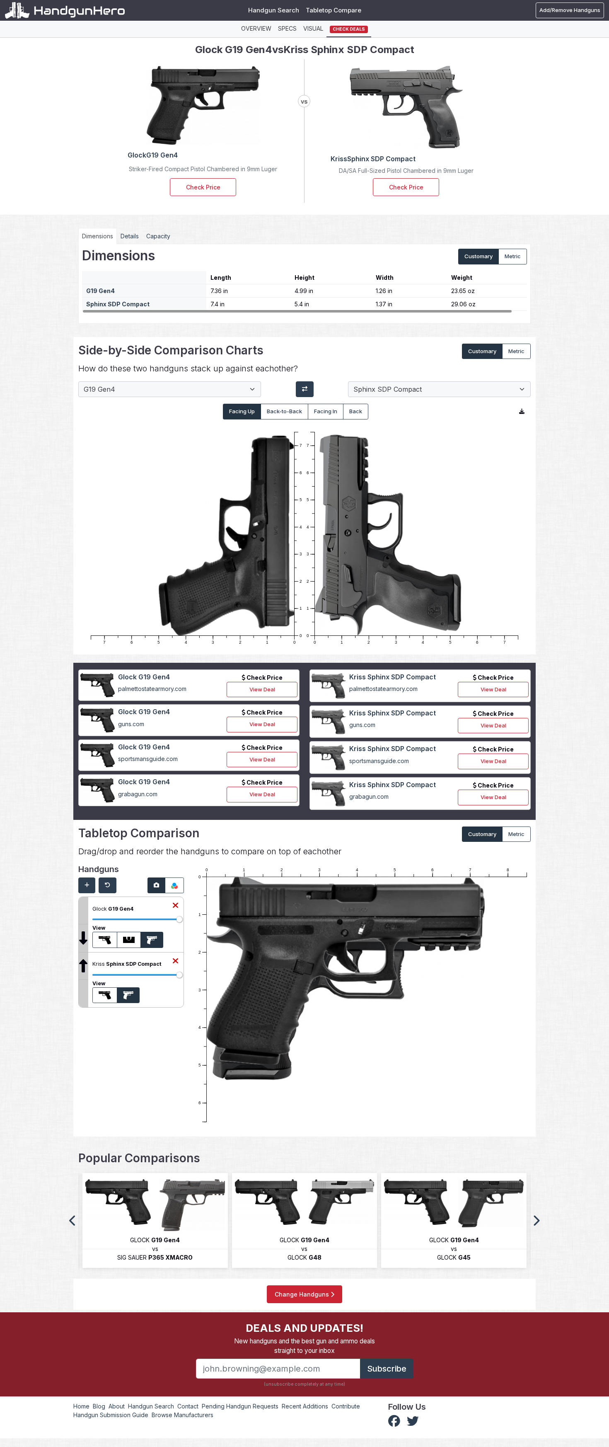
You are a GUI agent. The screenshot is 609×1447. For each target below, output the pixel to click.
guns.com (131, 723)
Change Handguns (303, 1294)
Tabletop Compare (333, 10)
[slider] (179, 919)
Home (81, 1406)
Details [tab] (130, 236)
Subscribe (386, 1369)
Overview (256, 28)
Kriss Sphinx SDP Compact (392, 677)
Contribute (345, 1406)
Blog (99, 1406)
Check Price (203, 187)
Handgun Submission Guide (110, 1414)
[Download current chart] (522, 411)
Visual (313, 28)
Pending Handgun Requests (240, 1406)
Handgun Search (273, 10)
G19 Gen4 (100, 290)
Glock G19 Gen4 (144, 677)
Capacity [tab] (158, 236)
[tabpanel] (304, 280)
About (117, 1406)
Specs (287, 28)
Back (355, 411)
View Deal (262, 689)
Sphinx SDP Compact (118, 304)
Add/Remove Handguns (569, 10)
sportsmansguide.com (148, 758)
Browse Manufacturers (182, 1414)
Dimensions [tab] (97, 236)
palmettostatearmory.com (152, 688)
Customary (478, 256)
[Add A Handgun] (86, 885)
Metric (513, 256)
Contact (187, 1406)
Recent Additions (305, 1406)
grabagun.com (137, 793)
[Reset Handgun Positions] (107, 885)
